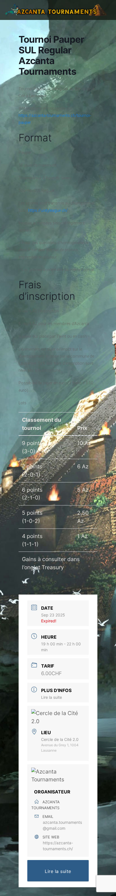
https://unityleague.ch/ (48, 210)
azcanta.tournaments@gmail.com (62, 825)
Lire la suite (51, 697)
